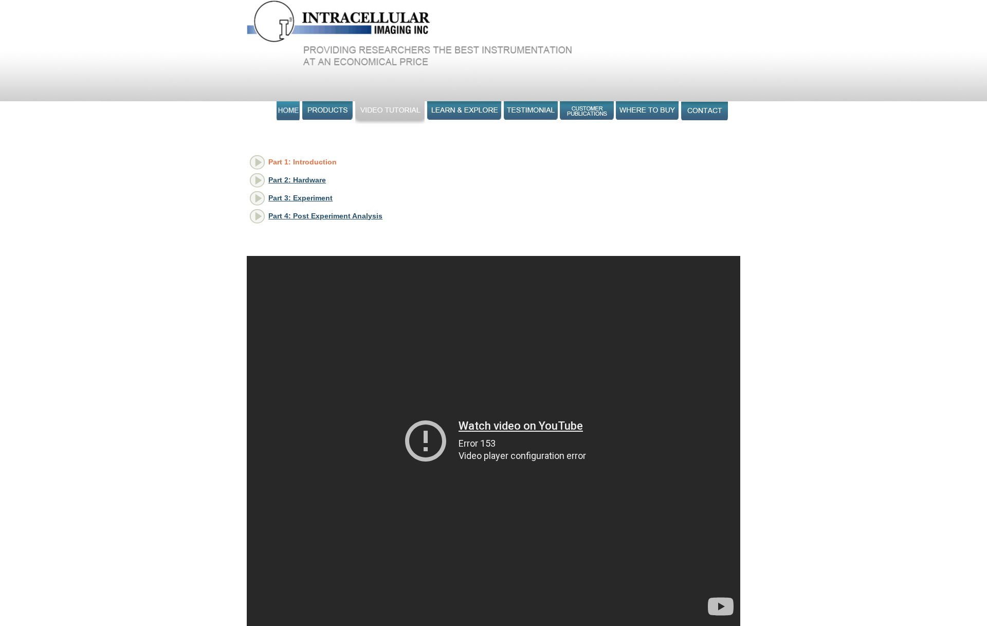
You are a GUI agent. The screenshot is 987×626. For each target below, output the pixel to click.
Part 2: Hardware (297, 180)
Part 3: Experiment (300, 198)
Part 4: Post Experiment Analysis (325, 216)
